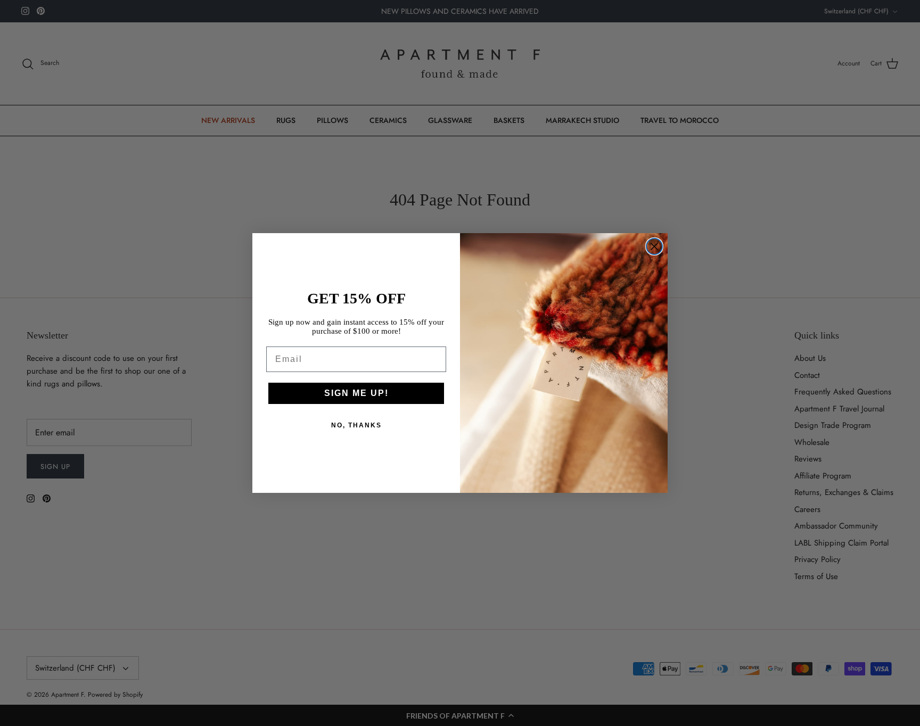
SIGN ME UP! (356, 393)
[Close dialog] (654, 246)
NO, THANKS (356, 425)
